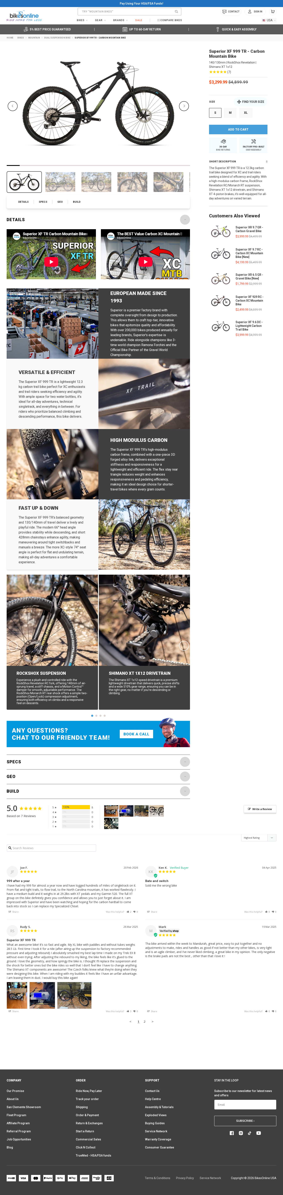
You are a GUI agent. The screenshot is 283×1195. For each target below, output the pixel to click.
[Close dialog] (229, 547)
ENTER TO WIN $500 (95, 640)
